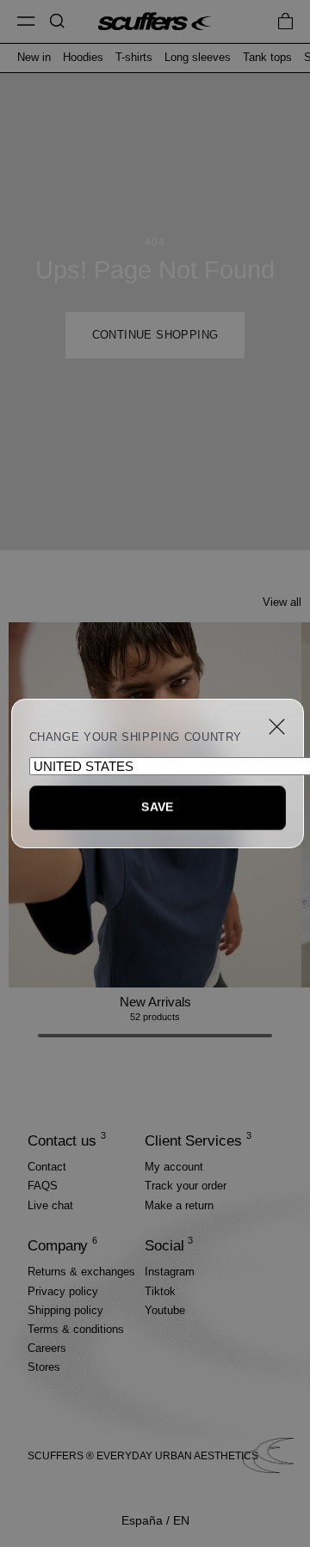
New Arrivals (155, 1001)
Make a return (179, 1205)
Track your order (185, 1185)
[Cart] (285, 21)
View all (282, 602)
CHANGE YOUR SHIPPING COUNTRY (136, 737)
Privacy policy (63, 1291)
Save (157, 807)
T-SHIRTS (133, 58)
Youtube (165, 1310)
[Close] (277, 727)
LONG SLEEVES (197, 58)
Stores (44, 1367)
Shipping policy (65, 1310)
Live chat (50, 1205)
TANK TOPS (267, 58)
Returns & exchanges (81, 1271)
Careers (47, 1348)
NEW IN (34, 58)
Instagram (170, 1271)
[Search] (57, 21)
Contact (47, 1166)
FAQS (43, 1185)
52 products (155, 1017)
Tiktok (160, 1291)
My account (174, 1166)
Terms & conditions (76, 1329)
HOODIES (83, 58)
